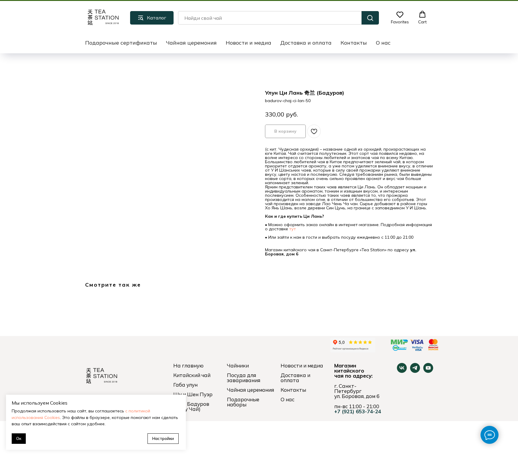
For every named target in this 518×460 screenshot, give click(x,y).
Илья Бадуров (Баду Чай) (191, 406)
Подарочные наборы (243, 402)
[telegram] (415, 371)
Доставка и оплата (306, 42)
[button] (400, 18)
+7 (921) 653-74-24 (357, 411)
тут (292, 228)
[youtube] (428, 371)
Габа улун (185, 384)
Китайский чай (191, 375)
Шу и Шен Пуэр (193, 394)
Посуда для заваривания (243, 378)
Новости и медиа (248, 42)
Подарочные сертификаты (121, 42)
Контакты (354, 42)
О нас (383, 42)
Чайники (238, 365)
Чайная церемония (191, 42)
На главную (188, 365)
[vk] (402, 371)
